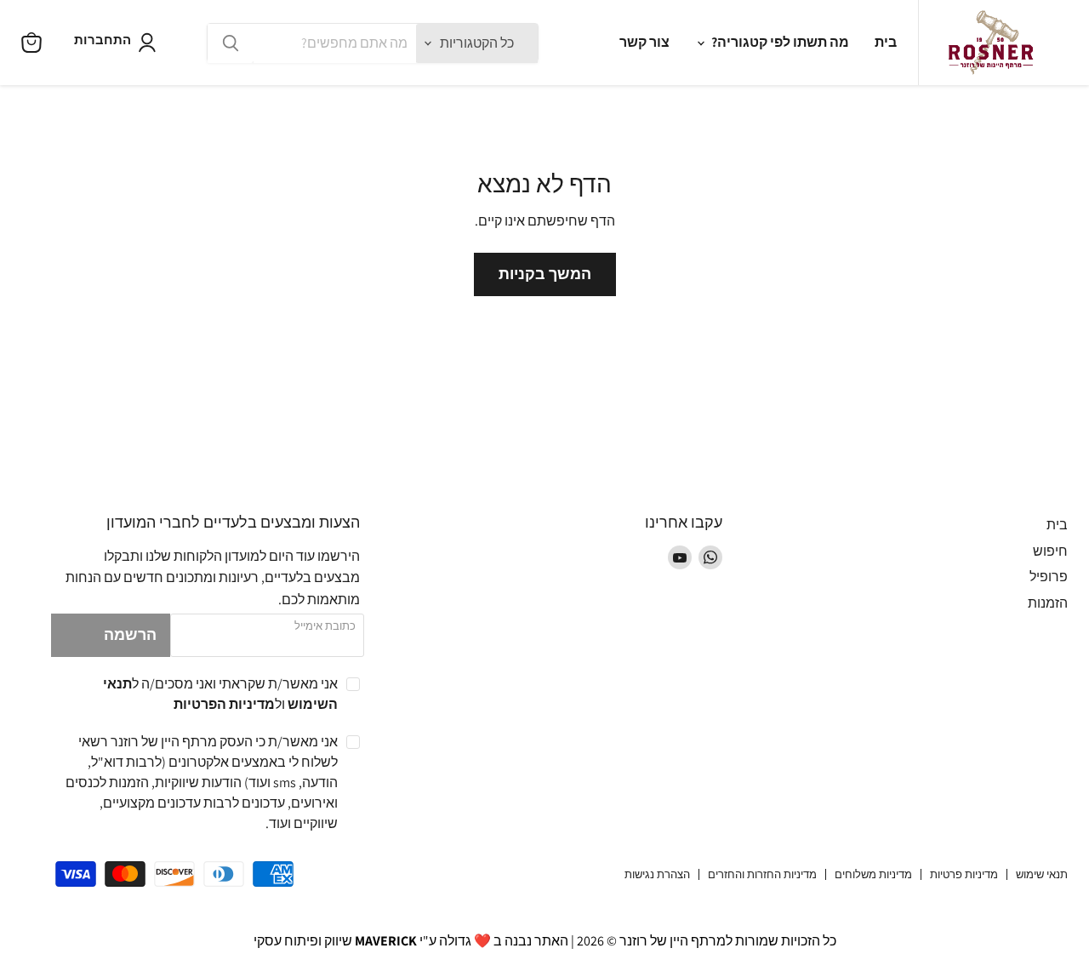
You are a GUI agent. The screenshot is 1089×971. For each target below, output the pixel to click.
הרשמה (130, 634)
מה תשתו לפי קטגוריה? (779, 42)
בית (886, 42)
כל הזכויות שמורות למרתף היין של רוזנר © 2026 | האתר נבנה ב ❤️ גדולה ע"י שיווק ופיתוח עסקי (545, 941)
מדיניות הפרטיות (224, 704)
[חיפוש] (231, 43)
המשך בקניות (545, 273)
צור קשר (644, 42)
